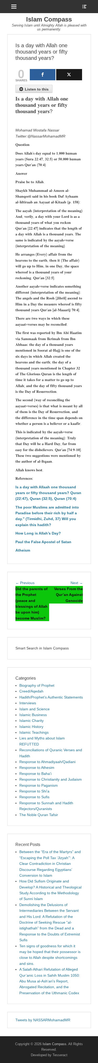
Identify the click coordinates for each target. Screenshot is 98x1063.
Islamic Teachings (34, 732)
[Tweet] (69, 74)
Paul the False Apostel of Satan (43, 542)
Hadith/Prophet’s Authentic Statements (51, 697)
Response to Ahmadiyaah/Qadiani (47, 762)
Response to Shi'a (34, 791)
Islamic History (31, 726)
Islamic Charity (31, 720)
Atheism (22, 550)
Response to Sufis (34, 797)
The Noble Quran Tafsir (38, 815)
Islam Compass (49, 19)
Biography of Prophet (36, 685)
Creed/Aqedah (31, 691)
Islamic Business (33, 715)
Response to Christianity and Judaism (50, 779)
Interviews (27, 703)
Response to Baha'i (35, 773)
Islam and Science (34, 709)
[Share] (43, 74)
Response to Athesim (36, 767)
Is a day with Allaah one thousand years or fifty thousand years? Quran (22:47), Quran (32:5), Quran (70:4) (48, 493)
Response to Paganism (38, 785)
